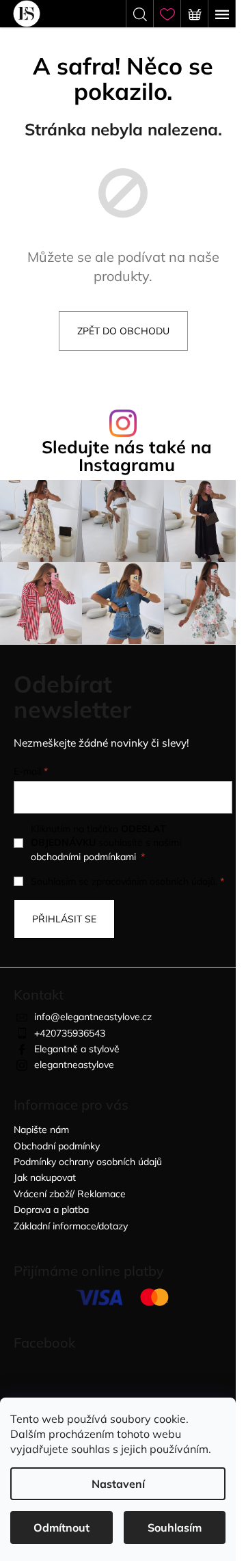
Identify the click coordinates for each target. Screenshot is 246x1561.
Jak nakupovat (45, 1177)
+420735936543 (69, 1033)
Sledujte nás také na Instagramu (127, 455)
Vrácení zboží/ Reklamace (70, 1194)
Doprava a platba (51, 1209)
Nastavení (118, 1484)
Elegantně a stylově (77, 1049)
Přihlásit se (64, 919)
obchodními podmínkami (83, 857)
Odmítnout (61, 1527)
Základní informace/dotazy (71, 1226)
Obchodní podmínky (57, 1146)
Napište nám (41, 1129)
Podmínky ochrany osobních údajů (88, 1162)
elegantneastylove (74, 1064)
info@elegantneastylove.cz (93, 1017)
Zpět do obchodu (123, 331)
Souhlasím (175, 1527)
